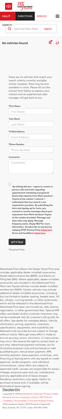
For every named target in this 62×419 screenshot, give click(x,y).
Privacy (47, 393)
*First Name (14, 105)
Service (42, 16)
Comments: (14, 156)
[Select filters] (50, 42)
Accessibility (21, 400)
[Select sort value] (56, 43)
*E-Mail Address (17, 131)
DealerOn (28, 393)
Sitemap (38, 393)
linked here (46, 229)
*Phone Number (16, 144)
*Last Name (14, 118)
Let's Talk (17, 242)
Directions (25, 16)
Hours (35, 397)
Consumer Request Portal (40, 400)
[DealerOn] (11, 389)
